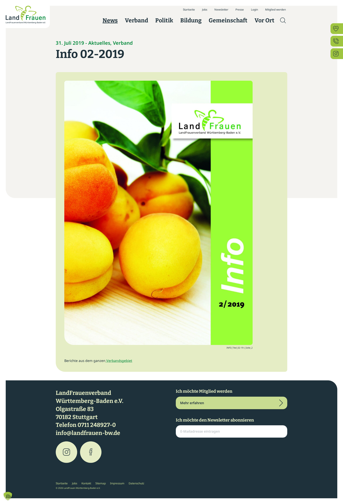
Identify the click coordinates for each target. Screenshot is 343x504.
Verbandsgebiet (118, 360)
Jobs (204, 9)
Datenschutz (136, 483)
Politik (164, 20)
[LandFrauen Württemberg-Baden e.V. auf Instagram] (66, 452)
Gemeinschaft (228, 20)
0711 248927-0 (97, 425)
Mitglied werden (275, 9)
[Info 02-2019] (158, 212)
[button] (8, 496)
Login (254, 9)
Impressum (117, 483)
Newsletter (221, 9)
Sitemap (100, 483)
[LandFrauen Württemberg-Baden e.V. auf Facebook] (90, 452)
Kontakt (86, 483)
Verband (136, 20)
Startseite (189, 9)
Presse (239, 9)
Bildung (191, 20)
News (110, 20)
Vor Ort (264, 20)
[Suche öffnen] (283, 20)
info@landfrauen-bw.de (88, 433)
